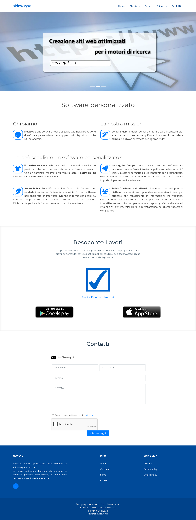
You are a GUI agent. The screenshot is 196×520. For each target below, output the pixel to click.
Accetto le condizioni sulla (74, 415)
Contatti (176, 6)
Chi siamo (135, 6)
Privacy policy (150, 469)
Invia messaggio (98, 433)
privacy (89, 415)
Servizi (148, 6)
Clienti (160, 6)
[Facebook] (16, 486)
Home (121, 6)
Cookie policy (150, 474)
